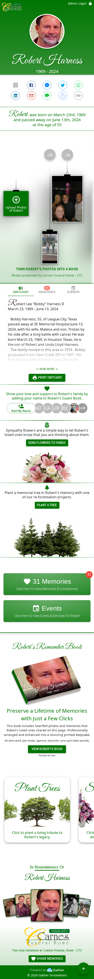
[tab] (21, 290)
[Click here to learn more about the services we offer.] (47, 937)
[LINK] (78, 95)
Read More (47, 369)
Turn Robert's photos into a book (47, 269)
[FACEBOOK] (31, 85)
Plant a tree (47, 505)
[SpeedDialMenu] (83, 968)
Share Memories (49, 958)
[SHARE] (62, 95)
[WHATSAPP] (78, 85)
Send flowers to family (47, 442)
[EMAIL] (31, 95)
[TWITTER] (62, 85)
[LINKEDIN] (15, 95)
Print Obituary (49, 377)
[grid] (47, 214)
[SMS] (47, 95)
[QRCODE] (15, 85)
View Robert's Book (47, 749)
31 (89, 574)
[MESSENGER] (47, 85)
